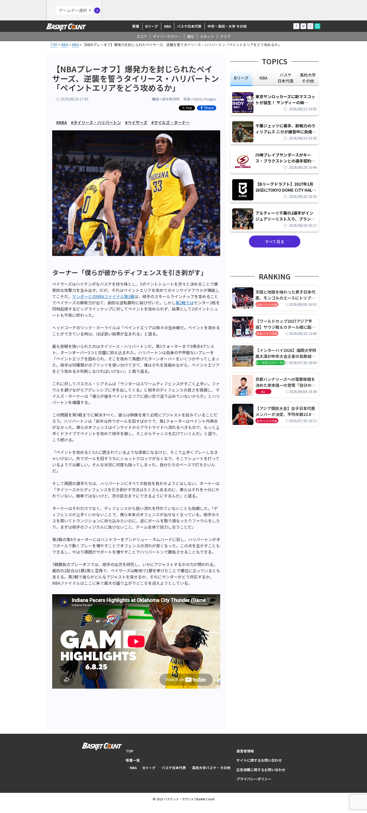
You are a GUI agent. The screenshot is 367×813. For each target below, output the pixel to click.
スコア (142, 36)
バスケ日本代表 (189, 26)
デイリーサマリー (167, 36)
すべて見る (274, 241)
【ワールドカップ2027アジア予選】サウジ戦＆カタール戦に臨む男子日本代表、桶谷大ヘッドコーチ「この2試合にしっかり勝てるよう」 (285, 324)
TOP (129, 750)
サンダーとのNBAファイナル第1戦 (103, 296)
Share (209, 107)
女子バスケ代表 (266, 421)
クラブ (225, 36)
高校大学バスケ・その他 (211, 767)
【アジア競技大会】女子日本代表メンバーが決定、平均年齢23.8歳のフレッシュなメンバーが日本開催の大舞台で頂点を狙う (285, 411)
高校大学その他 (70, 108)
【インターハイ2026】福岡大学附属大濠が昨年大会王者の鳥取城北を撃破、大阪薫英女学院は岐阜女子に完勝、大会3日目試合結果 (285, 353)
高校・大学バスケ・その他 (270, 362)
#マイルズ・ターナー (170, 122)
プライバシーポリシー (253, 778)
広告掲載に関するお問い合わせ (260, 769)
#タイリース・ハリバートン (96, 122)
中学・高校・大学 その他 (227, 26)
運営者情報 (245, 750)
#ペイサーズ (136, 122)
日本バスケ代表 (266, 304)
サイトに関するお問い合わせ (259, 760)
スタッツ (207, 36)
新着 (135, 26)
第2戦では (185, 303)
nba (263, 78)
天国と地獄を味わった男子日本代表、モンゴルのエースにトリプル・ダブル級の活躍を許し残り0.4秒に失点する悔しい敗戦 (286, 295)
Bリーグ (151, 26)
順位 (190, 36)
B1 (263, 392)
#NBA (61, 122)
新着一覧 (133, 760)
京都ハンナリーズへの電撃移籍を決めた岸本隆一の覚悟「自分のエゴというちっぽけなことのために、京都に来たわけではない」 (285, 382)
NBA (167, 26)
